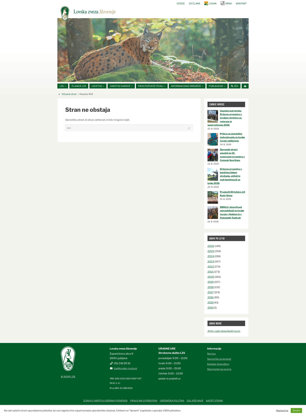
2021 (211, 271)
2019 (211, 281)
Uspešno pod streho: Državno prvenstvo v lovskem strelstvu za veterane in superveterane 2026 (225, 117)
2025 (211, 251)
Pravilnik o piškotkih (143, 400)
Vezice (181, 3)
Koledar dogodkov (218, 364)
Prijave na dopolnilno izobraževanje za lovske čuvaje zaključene (232, 137)
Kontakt (241, 3)
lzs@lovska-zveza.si (125, 368)
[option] (153, 50)
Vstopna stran (69, 94)
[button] (143, 78)
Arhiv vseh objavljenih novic (224, 331)
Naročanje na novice (219, 369)
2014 (211, 307)
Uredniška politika (172, 400)
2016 (211, 297)
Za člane (194, 3)
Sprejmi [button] (296, 410)
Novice (211, 353)
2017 (211, 292)
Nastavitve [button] (282, 410)
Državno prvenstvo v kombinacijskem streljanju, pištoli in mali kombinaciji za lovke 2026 (225, 176)
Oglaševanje (195, 400)
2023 (211, 261)
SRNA (228, 3)
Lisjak (213, 3)
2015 (211, 302)
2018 (211, 287)
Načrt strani (214, 400)
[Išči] (189, 128)
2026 (211, 246)
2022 (211, 266)
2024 (211, 256)
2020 (211, 276)
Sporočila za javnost (219, 359)
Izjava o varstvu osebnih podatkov (105, 400)
